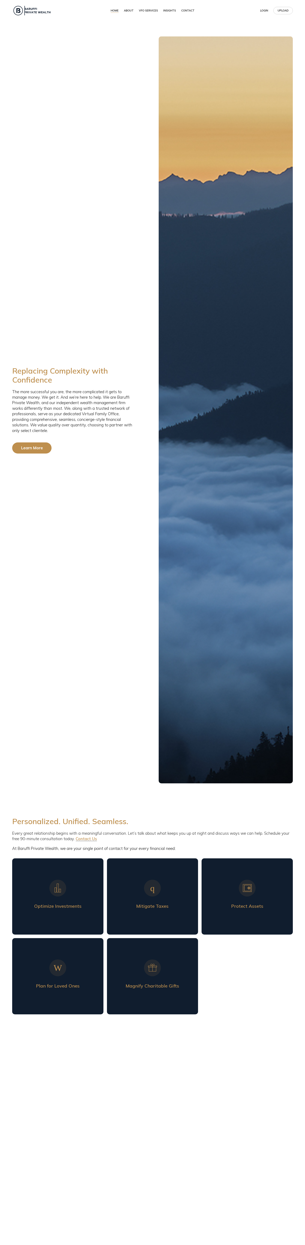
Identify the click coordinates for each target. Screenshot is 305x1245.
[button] (32, 448)
